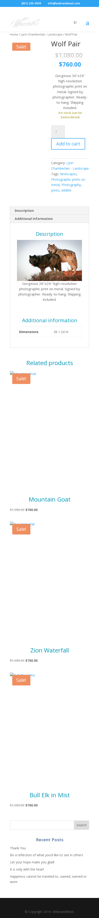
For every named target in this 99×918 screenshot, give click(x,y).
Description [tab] (24, 210)
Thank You (18, 848)
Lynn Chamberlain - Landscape (42, 34)
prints (55, 190)
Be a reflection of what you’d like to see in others (46, 855)
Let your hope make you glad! (32, 862)
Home (14, 34)
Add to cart (68, 144)
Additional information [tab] (34, 218)
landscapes (68, 174)
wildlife (66, 190)
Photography (71, 185)
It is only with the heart (27, 869)
